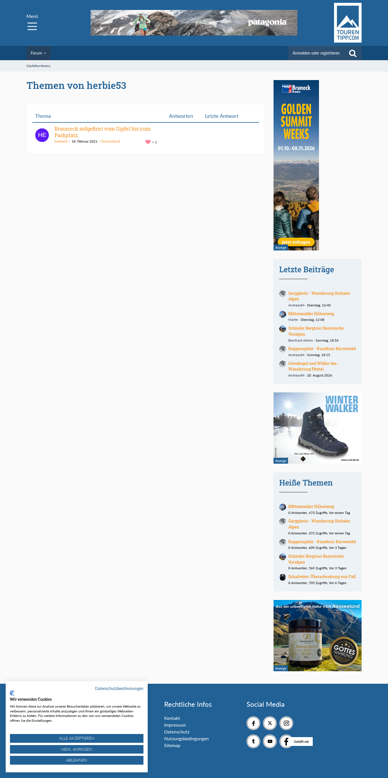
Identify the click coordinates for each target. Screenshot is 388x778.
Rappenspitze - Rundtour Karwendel (322, 348)
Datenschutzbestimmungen (119, 688)
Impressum (175, 724)
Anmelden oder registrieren (316, 53)
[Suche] (353, 53)
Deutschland (110, 141)
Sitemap (172, 745)
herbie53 (61, 141)
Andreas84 (296, 305)
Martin (293, 319)
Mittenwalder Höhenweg (311, 313)
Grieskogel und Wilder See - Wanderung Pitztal (313, 366)
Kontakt (172, 718)
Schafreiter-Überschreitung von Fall (322, 576)
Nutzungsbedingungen (186, 738)
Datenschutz (176, 731)
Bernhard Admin (300, 340)
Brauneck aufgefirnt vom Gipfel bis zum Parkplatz (103, 132)
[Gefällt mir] (286, 741)
